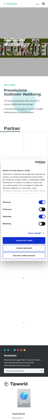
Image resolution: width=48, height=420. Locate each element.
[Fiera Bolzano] (15, 384)
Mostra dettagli (34, 233)
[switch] (42, 209)
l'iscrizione (21, 108)
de (23, 278)
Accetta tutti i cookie (24, 240)
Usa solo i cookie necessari (24, 256)
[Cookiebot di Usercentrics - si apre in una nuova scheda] (35, 162)
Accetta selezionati (24, 248)
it (23, 322)
